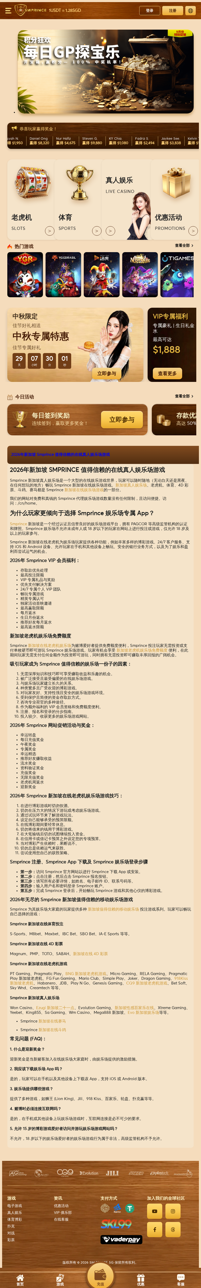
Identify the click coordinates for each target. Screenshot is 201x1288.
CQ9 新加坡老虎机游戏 (146, 983)
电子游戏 (14, 1206)
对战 (11, 1233)
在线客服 (61, 1219)
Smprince (18, 524)
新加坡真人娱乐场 (131, 485)
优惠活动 (61, 1206)
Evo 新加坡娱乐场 (143, 1013)
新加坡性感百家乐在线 (134, 1008)
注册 (172, 10)
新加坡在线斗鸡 (52, 1030)
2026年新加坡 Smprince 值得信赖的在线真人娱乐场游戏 (60, 455)
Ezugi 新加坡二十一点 (55, 1008)
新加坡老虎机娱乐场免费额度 (142, 650)
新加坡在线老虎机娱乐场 (49, 646)
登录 (149, 10)
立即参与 (106, 373)
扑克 (11, 1226)
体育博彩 (14, 1219)
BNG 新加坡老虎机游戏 (85, 974)
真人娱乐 (14, 1213)
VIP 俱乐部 (63, 1213)
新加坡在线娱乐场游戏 (84, 490)
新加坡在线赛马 (52, 1021)
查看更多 (167, 373)
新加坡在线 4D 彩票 (90, 954)
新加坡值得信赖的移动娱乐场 (113, 909)
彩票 (11, 1240)
